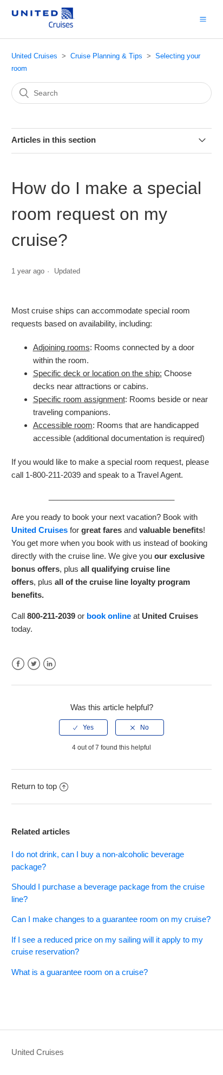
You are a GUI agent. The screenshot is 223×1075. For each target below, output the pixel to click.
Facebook (18, 664)
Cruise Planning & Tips (106, 56)
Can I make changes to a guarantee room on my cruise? (111, 919)
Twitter (34, 664)
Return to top (34, 786)
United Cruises (34, 56)
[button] (203, 18)
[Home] (51, 24)
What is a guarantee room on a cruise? (79, 972)
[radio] (83, 727)
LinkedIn (49, 664)
